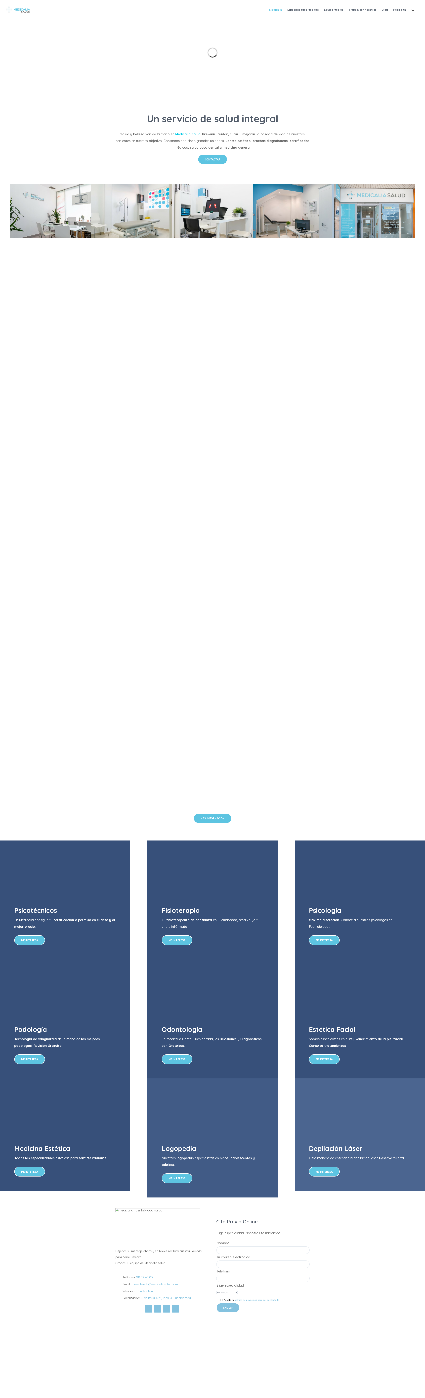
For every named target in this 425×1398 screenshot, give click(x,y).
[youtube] (175, 1309)
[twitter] (157, 1309)
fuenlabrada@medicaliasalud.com (154, 1284)
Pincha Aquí (145, 1291)
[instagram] (166, 1309)
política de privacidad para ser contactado (257, 1300)
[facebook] (148, 1309)
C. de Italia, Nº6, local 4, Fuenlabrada (166, 1298)
